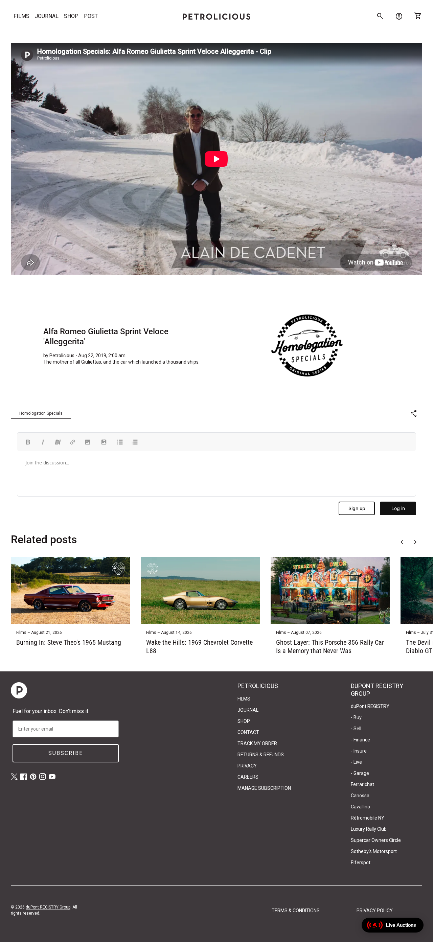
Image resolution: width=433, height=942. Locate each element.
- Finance (360, 739)
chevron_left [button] (402, 542)
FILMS (21, 16)
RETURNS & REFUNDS (260, 754)
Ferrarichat (362, 784)
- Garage (360, 773)
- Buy (356, 717)
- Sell (356, 728)
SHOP (71, 16)
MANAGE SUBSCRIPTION (264, 788)
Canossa (360, 795)
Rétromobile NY (367, 818)
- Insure (359, 751)
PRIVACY (247, 765)
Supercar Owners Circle (376, 840)
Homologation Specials (41, 413)
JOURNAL (47, 16)
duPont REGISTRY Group (48, 907)
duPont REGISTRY (370, 706)
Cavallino (360, 806)
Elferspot (360, 862)
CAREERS (247, 777)
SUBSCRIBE (65, 753)
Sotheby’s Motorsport (374, 851)
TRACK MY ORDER (257, 743)
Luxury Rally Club (369, 829)
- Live (356, 762)
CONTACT (248, 732)
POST (91, 16)
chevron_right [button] (415, 542)
